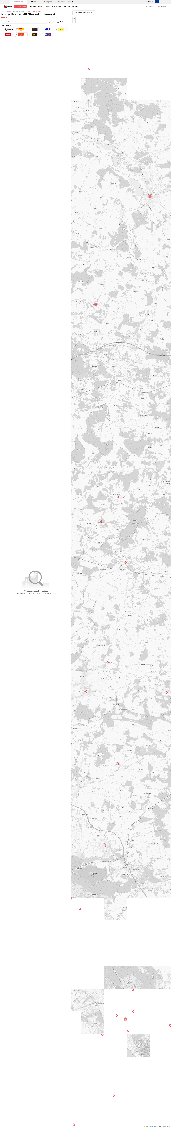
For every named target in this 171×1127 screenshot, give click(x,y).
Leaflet (146, 1126)
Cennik (47, 6)
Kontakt (75, 6)
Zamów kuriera (21, 6)
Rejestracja (149, 6)
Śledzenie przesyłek (36, 6)
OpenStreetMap (153, 1126)
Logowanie (162, 6)
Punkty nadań (56, 6)
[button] (126, 562)
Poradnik (67, 6)
